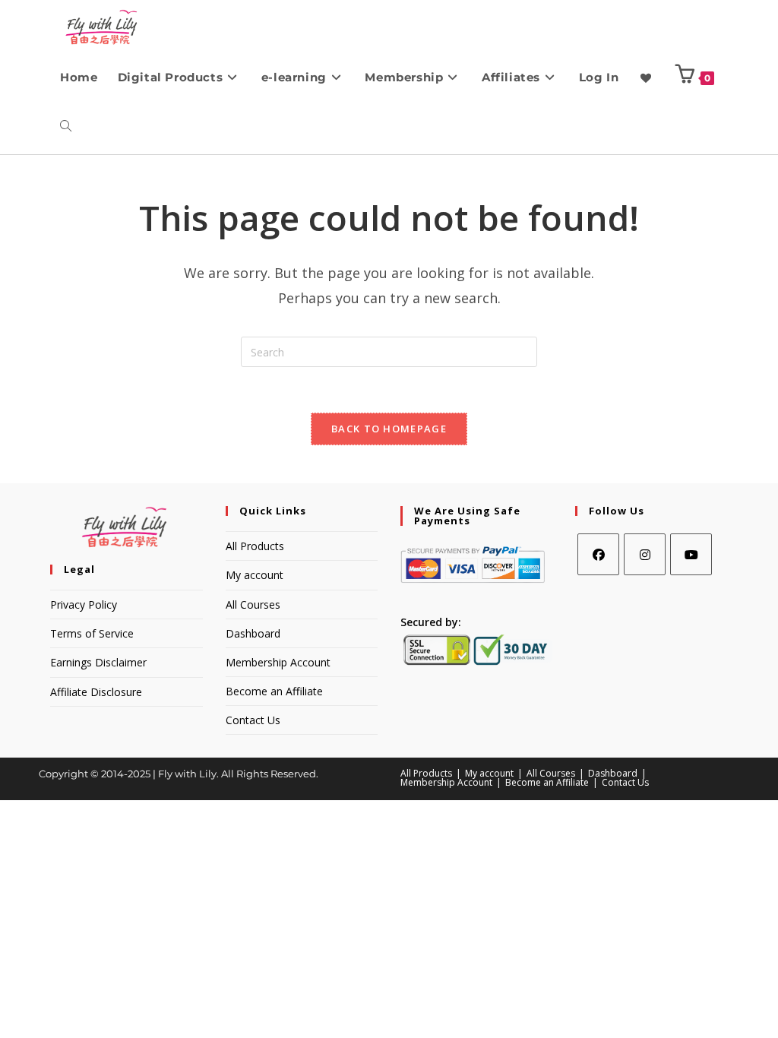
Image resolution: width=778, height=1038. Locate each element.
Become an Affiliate (274, 691)
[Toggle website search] (65, 126)
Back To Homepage (389, 428)
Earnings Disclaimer (98, 662)
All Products (255, 546)
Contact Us (253, 720)
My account (254, 575)
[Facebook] (598, 554)
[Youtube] (691, 554)
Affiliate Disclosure (96, 692)
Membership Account (278, 662)
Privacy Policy (83, 604)
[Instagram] (645, 554)
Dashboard (253, 633)
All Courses (253, 604)
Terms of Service (92, 633)
